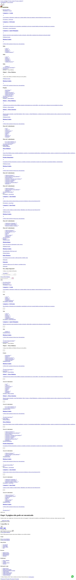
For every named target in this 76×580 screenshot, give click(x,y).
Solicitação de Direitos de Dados (9, 570)
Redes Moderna (6, 554)
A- (3, 3)
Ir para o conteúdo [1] (4, 0)
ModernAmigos (6, 552)
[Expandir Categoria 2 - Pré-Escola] (4, 308)
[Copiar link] (13, 531)
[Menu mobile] (1, 280)
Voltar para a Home (5, 520)
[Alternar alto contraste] (1, 4)
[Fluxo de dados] (2, 5)
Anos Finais (5, 545)
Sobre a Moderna (6, 560)
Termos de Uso (6, 568)
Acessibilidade (3, 2)
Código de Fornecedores (7, 572)
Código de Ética (6, 571)
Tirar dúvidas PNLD (7, 282)
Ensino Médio (5, 546)
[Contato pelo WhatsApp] (72, 577)
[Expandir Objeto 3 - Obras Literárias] (4, 401)
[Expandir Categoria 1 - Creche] (4, 292)
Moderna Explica (6, 553)
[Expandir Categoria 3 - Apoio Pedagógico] (4, 326)
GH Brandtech (31, 576)
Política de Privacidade (7, 569)
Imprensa (4, 563)
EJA (4, 547)
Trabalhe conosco (6, 562)
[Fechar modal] (1, 527)
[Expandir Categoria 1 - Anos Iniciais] (4, 474)
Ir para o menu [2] (12, 0)
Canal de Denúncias (6, 574)
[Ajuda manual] (3, 5)
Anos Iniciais (5, 544)
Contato (4, 561)
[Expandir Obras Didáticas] (4, 427)
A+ (1, 3)
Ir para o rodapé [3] (19, 0)
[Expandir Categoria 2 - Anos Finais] (4, 490)
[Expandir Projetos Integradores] (4, 448)
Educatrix (4, 555)
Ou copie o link (3, 529)
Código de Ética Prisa (7, 573)
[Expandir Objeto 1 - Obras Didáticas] (4, 350)
